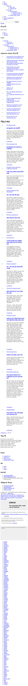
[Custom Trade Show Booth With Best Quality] (13, 288)
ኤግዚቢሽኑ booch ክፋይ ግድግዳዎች (14, 74)
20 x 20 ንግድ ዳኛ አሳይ (13, 194)
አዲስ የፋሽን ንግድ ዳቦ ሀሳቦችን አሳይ (15, 57)
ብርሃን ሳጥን (12, 7)
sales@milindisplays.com (9, 476)
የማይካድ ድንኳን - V (17, 14)
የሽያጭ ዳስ (9, 89)
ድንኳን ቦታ (9, 10)
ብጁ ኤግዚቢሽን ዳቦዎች (9, 497)
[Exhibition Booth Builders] (11, 125)
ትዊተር (9, 489)
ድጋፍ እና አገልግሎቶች (9, 18)
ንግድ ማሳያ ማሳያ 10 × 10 (13, 114)
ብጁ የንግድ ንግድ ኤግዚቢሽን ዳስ (14, 78)
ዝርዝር (10, 141)
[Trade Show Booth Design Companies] (15, 168)
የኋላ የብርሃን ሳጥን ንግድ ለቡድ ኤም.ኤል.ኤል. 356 (15, 413)
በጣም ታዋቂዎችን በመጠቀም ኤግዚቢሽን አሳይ (13, 101)
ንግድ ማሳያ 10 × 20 (11, 117)
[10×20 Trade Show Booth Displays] (11, 263)
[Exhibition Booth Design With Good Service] (12, 144)
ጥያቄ (8, 141)
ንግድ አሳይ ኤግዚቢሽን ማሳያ (13, 110)
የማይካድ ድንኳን (13, 11)
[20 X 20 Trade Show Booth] (15, 191)
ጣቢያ (5, 493)
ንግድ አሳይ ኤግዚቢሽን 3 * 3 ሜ (14, 106)
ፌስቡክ (9, 487)
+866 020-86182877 (8, 475)
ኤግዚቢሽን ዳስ (13, 8)
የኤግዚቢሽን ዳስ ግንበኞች (13, 128)
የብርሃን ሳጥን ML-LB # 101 (15, 354)
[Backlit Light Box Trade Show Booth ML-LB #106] (11, 409)
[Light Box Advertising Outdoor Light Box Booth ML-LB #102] (11, 315)
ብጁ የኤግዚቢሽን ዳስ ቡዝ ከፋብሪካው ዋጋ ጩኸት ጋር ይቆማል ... (15, 63)
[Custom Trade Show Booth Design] (12, 214)
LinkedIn (11, 485)
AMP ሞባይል (10, 493)
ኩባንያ (5, 3)
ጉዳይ (5, 16)
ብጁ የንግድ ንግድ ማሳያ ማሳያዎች (8, 495)
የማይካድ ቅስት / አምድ (15, 15)
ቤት (4, 1)
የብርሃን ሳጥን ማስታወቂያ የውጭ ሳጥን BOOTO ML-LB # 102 (15, 319)
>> (7, 432)
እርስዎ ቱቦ (11, 488)
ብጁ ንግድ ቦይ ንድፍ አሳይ (13, 217)
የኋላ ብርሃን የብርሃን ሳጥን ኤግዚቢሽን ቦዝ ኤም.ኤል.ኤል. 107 (15, 376)
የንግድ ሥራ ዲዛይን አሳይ (10, 496)
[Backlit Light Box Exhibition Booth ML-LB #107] (13, 371)
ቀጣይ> (4, 432)
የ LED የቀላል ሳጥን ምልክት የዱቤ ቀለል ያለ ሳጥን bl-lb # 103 (14, 242)
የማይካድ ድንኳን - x (17, 12)
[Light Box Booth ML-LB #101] (12, 351)
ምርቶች (5, 4)
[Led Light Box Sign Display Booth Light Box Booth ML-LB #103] (10, 237)
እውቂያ (5, 19)
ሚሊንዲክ (9, 5)
